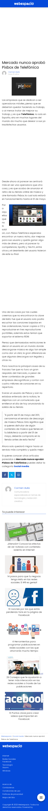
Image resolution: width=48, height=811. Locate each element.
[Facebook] (5, 475)
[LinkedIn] (18, 475)
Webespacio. (24, 804)
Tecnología (7, 765)
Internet (5, 756)
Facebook (6, 761)
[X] (12, 475)
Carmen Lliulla (14, 72)
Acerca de (7, 784)
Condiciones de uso (11, 791)
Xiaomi (5, 767)
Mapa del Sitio (8, 797)
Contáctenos (8, 787)
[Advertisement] (24, 34)
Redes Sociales (9, 759)
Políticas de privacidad (12, 794)
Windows (6, 771)
